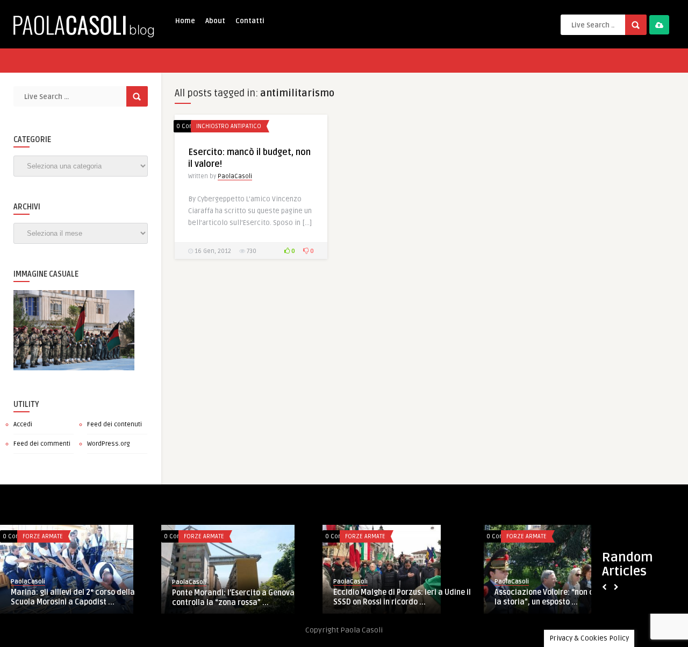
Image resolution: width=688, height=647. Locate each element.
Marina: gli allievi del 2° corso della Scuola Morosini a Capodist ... (73, 597)
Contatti (249, 21)
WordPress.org (108, 444)
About (215, 21)
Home (185, 21)
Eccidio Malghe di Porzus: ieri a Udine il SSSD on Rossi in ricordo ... (402, 597)
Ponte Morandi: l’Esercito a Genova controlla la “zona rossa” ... (233, 597)
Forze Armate (43, 536)
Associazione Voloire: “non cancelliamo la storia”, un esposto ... (563, 597)
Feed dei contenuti (114, 424)
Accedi (22, 424)
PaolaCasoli (235, 176)
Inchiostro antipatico (228, 126)
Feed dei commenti (41, 444)
